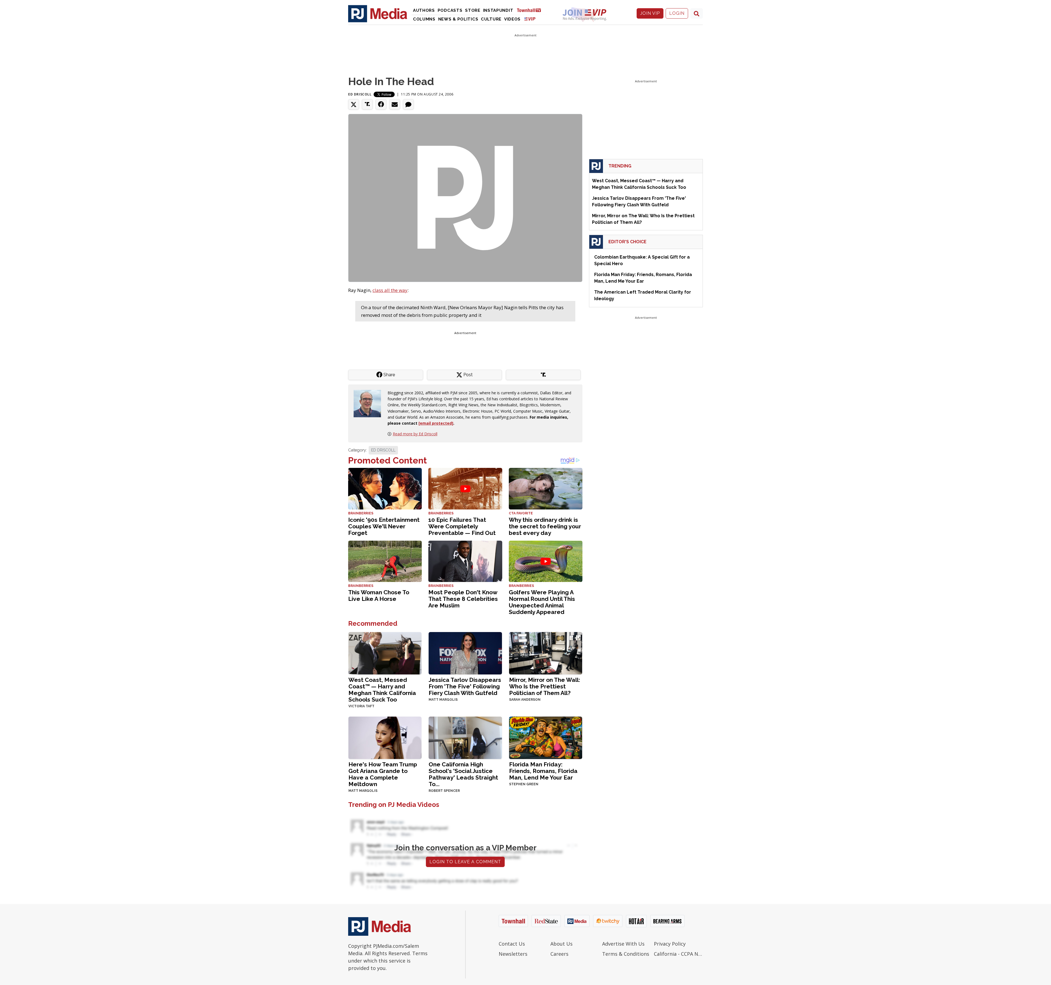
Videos (512, 19)
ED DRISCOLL (383, 450)
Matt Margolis (443, 700)
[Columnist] (369, 402)
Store (472, 10)
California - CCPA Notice (678, 954)
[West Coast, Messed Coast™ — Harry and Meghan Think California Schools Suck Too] (384, 652)
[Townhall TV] (531, 10)
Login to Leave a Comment (465, 861)
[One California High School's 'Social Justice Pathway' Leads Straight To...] (465, 737)
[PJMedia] (377, 13)
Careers (559, 954)
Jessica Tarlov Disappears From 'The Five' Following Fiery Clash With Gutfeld (465, 686)
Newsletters (513, 954)
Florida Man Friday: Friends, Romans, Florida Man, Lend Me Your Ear (543, 771)
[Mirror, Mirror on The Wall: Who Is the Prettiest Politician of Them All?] (545, 652)
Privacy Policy (670, 943)
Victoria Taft (361, 706)
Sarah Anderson (525, 700)
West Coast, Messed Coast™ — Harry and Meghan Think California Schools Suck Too (382, 689)
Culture (491, 19)
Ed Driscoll (360, 94)
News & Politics (458, 19)
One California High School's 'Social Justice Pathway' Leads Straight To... (463, 774)
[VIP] (530, 18)
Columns (424, 19)
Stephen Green (523, 784)
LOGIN (677, 13)
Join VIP (650, 13)
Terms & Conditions (625, 954)
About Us (561, 943)
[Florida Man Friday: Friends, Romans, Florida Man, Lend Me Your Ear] (545, 737)
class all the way (390, 290)
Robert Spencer (444, 791)
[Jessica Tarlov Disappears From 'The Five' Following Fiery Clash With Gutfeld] (465, 652)
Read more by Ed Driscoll (415, 433)
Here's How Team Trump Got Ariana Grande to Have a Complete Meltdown (382, 774)
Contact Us (512, 943)
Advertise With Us (623, 943)
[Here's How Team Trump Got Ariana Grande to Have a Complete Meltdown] (384, 737)
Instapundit (498, 10)
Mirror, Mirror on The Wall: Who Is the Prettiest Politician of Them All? (544, 686)
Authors (424, 10)
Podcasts (450, 10)
